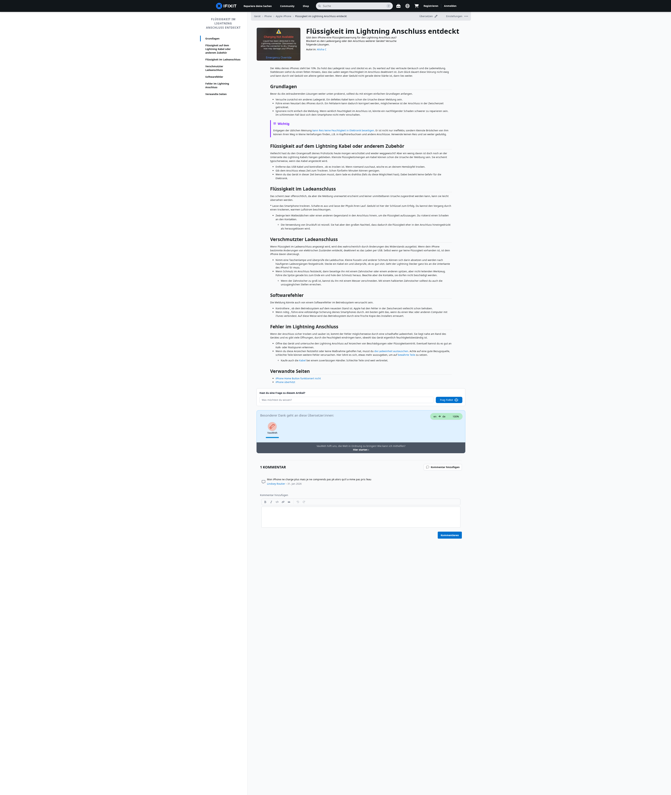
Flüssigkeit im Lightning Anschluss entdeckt (223, 23)
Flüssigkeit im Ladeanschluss (222, 59)
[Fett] (265, 501)
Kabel (302, 360)
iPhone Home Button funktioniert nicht (298, 378)
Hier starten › (361, 449)
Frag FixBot (446, 400)
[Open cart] (416, 5)
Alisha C (321, 49)
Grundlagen (212, 38)
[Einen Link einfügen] (283, 501)
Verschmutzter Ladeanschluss (214, 68)
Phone (268, 16)
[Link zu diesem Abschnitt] (268, 87)
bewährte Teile (406, 354)
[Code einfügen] (277, 501)
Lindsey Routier (276, 483)
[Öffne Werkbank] (398, 5)
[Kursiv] (271, 501)
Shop (306, 6)
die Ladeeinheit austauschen (391, 351)
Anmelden (450, 6)
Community (287, 6)
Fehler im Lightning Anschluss (217, 85)
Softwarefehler (214, 76)
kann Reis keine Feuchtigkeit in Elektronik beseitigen (343, 130)
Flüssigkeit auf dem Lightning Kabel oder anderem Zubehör (218, 49)
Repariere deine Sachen (258, 6)
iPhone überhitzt (285, 382)
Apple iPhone (283, 16)
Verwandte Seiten (216, 94)
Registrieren (431, 6)
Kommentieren (450, 535)
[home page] (226, 6)
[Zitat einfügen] (289, 501)
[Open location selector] (407, 5)
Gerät (257, 16)
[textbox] (360, 517)
